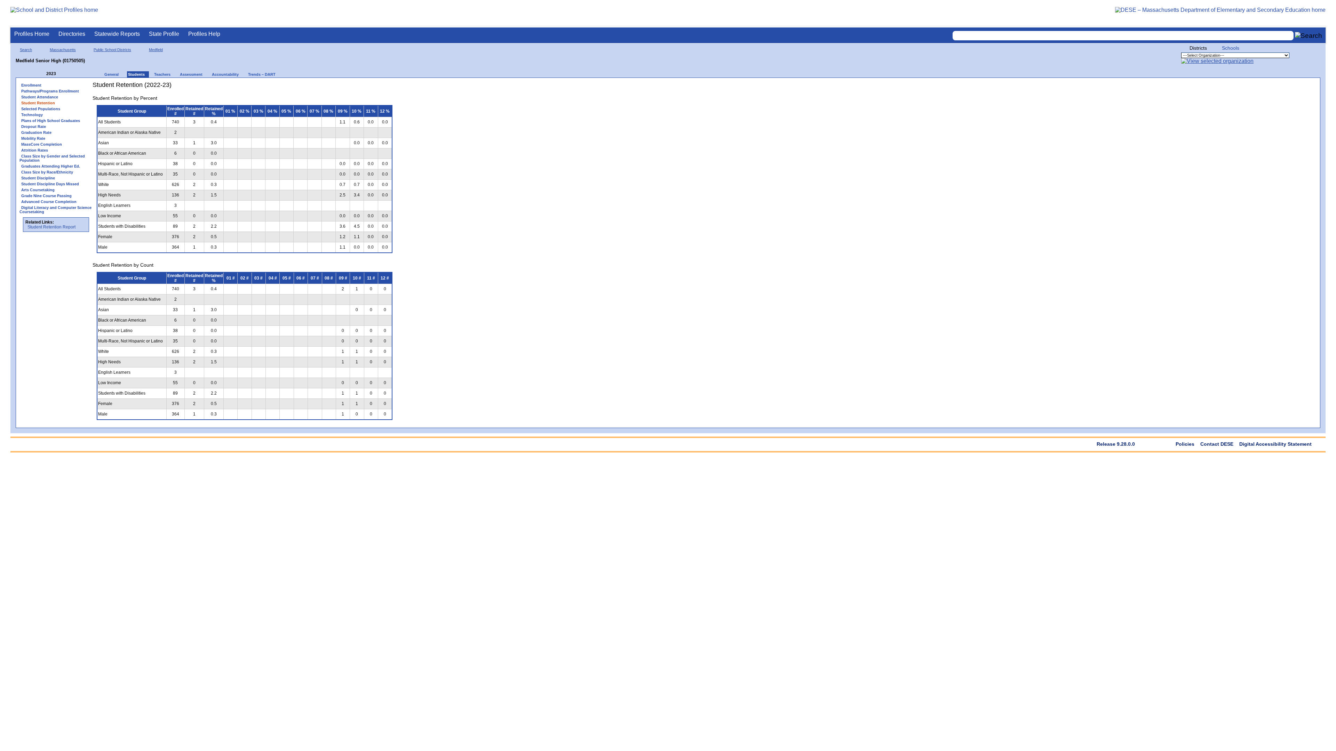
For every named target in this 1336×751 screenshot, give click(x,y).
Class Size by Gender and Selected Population (52, 158)
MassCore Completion (41, 144)
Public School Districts (112, 50)
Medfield (156, 50)
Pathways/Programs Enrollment (50, 91)
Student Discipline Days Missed (50, 184)
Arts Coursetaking (38, 190)
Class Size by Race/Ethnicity (47, 172)
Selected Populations (40, 109)
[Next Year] (65, 73)
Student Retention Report (51, 227)
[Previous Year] (41, 73)
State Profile (164, 34)
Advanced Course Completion (49, 202)
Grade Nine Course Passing (46, 196)
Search (26, 50)
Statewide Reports (117, 34)
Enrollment (31, 85)
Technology (32, 115)
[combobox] (1123, 35)
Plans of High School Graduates (50, 121)
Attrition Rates (34, 150)
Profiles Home (31, 34)
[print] (353, 87)
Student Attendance (39, 97)
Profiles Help (204, 34)
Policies (1185, 444)
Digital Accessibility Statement (1275, 444)
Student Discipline (38, 178)
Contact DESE (1216, 444)
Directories (71, 34)
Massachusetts (63, 50)
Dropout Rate (33, 126)
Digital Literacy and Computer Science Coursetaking (55, 209)
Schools (1230, 48)
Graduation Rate (36, 132)
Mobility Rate (33, 138)
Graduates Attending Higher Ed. (50, 166)
